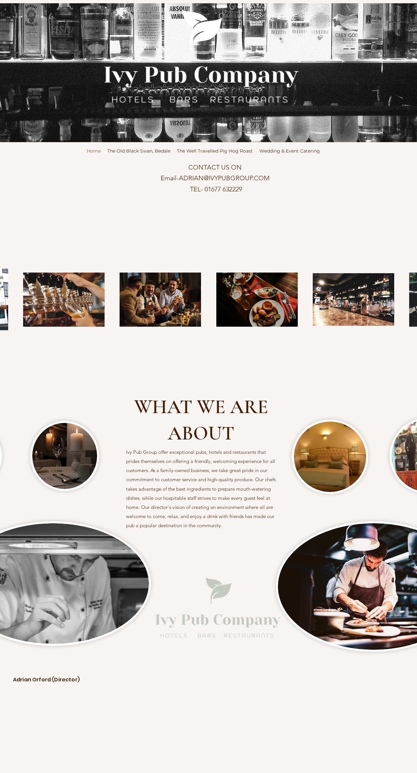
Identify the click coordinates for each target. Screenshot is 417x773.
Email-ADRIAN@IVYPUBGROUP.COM (215, 178)
